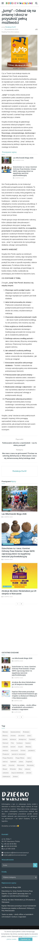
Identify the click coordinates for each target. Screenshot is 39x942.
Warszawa (20, 765)
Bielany (5, 735)
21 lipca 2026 (17, 712)
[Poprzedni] (17, 603)
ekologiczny (22, 739)
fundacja (20, 743)
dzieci (29, 735)
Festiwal (5, 743)
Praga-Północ (20, 758)
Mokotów (28, 747)
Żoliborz (15, 776)
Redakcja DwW (10, 27)
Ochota (23, 750)
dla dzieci (22, 735)
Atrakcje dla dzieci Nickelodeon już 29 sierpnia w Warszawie (19, 592)
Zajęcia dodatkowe (17, 773)
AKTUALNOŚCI (8, 544)
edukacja (13, 739)
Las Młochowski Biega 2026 (23, 158)
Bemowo (5, 732)
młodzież (5, 750)
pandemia (31, 750)
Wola (20, 769)
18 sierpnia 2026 (7, 596)
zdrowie (28, 773)
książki (20, 747)
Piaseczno (6, 754)
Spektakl (13, 761)
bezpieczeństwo (15, 732)
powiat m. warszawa (18, 754)
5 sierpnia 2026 (17, 700)
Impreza (27, 743)
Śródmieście (6, 776)
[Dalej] (21, 603)
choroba (13, 735)
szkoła (21, 761)
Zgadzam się (25, 939)
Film (12, 743)
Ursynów (11, 765)
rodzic (29, 758)
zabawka (6, 773)
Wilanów (13, 769)
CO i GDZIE (7, 509)
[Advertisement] (19, 628)
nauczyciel (14, 750)
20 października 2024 (11, 29)
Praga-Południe (8, 758)
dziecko (5, 739)
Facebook (32, 739)
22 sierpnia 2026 (19, 160)
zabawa (27, 769)
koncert (13, 747)
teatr (4, 765)
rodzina (5, 761)
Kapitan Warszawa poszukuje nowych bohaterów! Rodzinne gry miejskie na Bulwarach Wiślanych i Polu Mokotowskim (24, 695)
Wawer (5, 769)
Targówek (29, 761)
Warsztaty (30, 765)
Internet (5, 747)
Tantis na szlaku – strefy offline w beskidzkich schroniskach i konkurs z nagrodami (24, 707)
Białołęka (26, 732)
